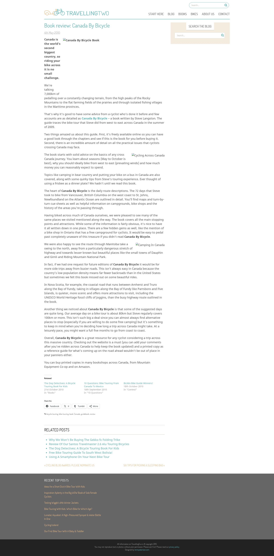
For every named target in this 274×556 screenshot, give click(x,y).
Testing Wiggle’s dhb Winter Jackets (61, 502)
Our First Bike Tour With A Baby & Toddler (64, 531)
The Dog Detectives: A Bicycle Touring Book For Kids (59, 385)
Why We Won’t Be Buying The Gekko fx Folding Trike (84, 440)
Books (182, 14)
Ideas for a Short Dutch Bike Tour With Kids (64, 486)
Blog (171, 14)
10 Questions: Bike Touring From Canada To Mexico (101, 385)
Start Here (156, 14)
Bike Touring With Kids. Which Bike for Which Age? (68, 508)
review (92, 414)
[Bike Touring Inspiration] (77, 15)
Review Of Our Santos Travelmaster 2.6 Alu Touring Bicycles (89, 444)
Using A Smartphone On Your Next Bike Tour (79, 457)
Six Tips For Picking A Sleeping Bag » (144, 465)
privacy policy (174, 546)
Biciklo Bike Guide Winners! (138, 383)
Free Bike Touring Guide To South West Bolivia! (80, 452)
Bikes (194, 14)
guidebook (85, 414)
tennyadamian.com (142, 549)
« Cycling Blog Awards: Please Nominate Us (69, 465)
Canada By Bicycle (94, 118)
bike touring (64, 414)
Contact (224, 14)
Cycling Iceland (51, 525)
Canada (77, 414)
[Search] (226, 5)
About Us (208, 14)
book (71, 414)
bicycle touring (52, 414)
